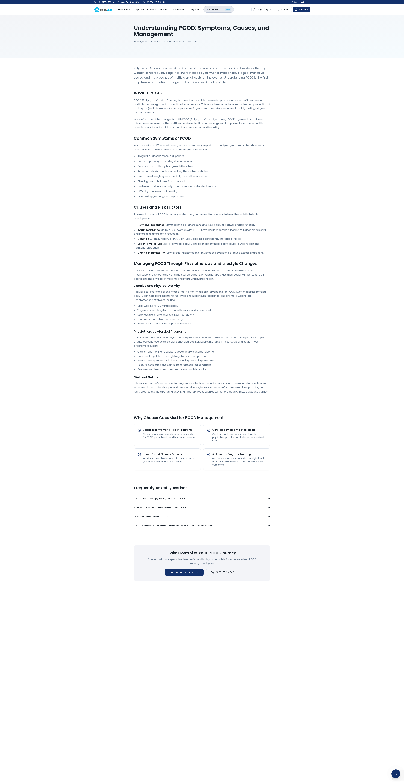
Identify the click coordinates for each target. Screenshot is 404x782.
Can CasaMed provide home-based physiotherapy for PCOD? (173, 525)
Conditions (178, 9)
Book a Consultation (181, 572)
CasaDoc (151, 9)
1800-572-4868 (225, 572)
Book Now (303, 9)
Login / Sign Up (265, 9)
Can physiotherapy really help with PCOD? (160, 498)
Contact (285, 9)
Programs (194, 9)
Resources (123, 9)
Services (163, 9)
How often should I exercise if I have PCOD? (161, 507)
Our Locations (300, 2)
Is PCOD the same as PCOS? (151, 516)
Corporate (139, 9)
